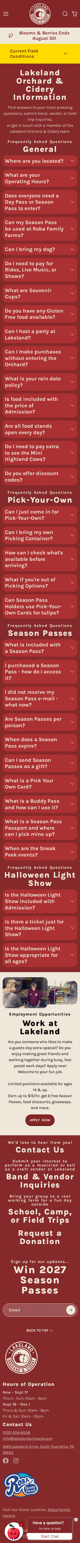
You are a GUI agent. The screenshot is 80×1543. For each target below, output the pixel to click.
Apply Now (40, 1120)
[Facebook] (6, 1461)
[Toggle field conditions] (65, 53)
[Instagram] (16, 1461)
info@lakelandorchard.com (27, 1438)
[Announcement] (40, 36)
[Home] (40, 14)
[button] (40, 53)
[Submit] (70, 1309)
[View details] (21, 1357)
